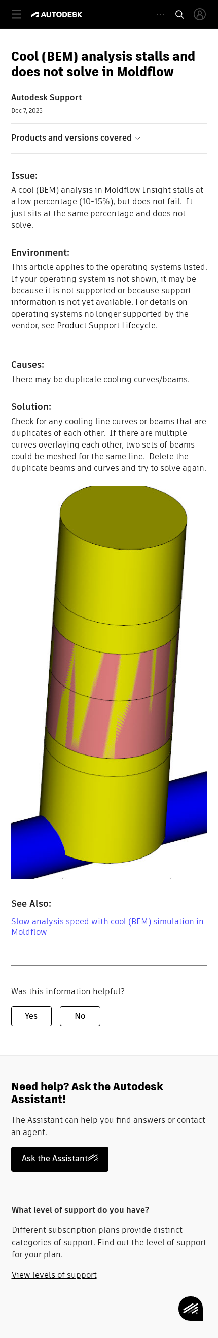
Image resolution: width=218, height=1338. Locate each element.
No (80, 1016)
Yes (31, 1016)
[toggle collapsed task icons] (160, 14)
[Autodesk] (58, 14)
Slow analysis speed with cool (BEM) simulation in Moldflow (107, 927)
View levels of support (54, 1275)
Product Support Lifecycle (106, 325)
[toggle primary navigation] (22, 14)
